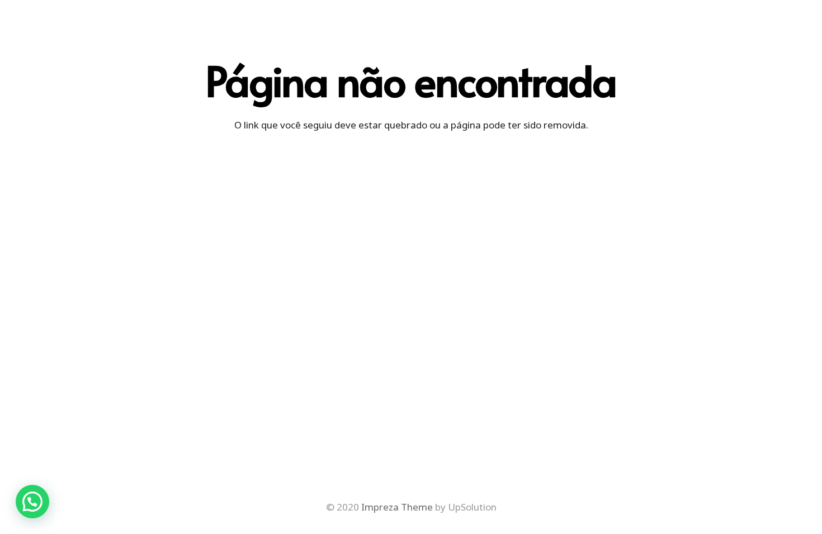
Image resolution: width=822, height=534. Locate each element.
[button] (32, 501)
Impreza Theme (397, 506)
